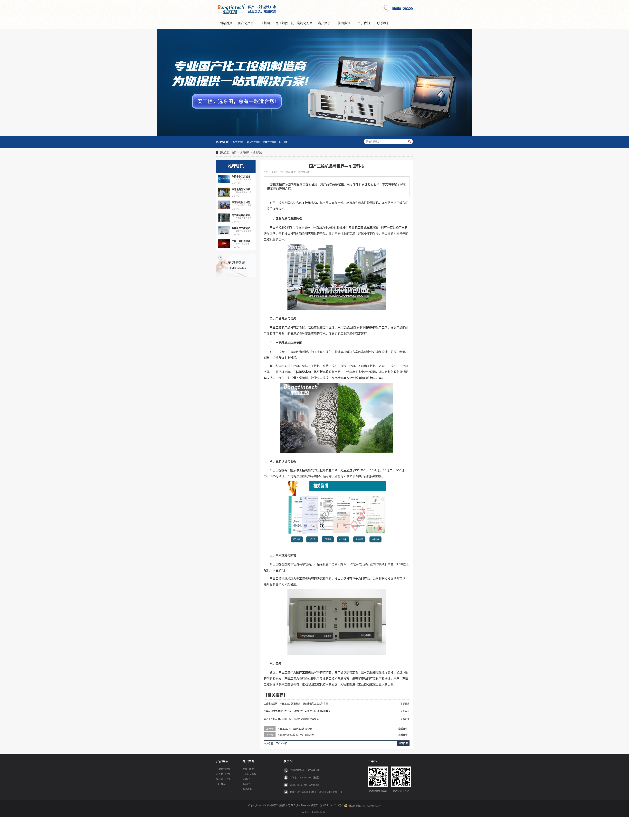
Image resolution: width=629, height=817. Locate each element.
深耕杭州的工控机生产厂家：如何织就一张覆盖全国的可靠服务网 (297, 711)
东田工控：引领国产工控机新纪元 (295, 728)
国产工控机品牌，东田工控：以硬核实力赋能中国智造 (291, 718)
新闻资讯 (344, 23)
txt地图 (323, 812)
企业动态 (257, 152)
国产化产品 (246, 23)
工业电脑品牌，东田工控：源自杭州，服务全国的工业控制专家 (296, 703)
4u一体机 (283, 142)
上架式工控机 (237, 142)
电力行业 (247, 783)
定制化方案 (305, 23)
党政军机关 (248, 769)
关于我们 (363, 23)
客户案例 (324, 23)
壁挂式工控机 (269, 142)
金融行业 (247, 778)
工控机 (265, 23)
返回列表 (403, 743)
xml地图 (306, 812)
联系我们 (383, 23)
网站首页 (226, 23)
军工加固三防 (285, 23)
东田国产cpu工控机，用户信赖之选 (296, 734)
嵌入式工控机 (253, 142)
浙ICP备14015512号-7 (331, 805)
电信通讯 (247, 788)
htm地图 (315, 812)
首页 (234, 152)
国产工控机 (281, 743)
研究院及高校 (249, 774)
